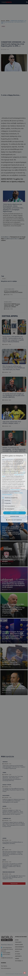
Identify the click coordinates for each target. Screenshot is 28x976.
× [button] (24, 455)
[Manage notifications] (24, 973)
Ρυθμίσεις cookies (18, 493)
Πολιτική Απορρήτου (7, 494)
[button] (14, 520)
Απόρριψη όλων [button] (14, 516)
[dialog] (14, 487)
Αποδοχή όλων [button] (14, 512)
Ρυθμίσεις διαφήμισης (15, 489)
